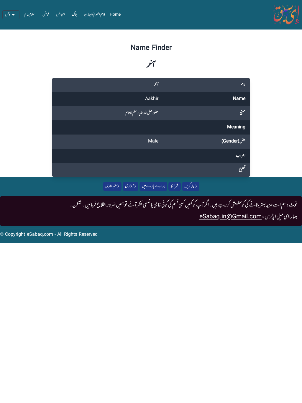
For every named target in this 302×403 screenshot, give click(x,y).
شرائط (174, 186)
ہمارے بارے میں (153, 186)
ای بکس (60, 14)
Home (115, 14)
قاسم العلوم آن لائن (94, 14)
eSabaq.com (40, 235)
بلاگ (74, 14)
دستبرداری (112, 186)
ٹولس (8, 14)
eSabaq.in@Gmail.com (230, 217)
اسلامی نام (29, 14)
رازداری (130, 186)
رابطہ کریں (190, 186)
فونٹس (45, 14)
